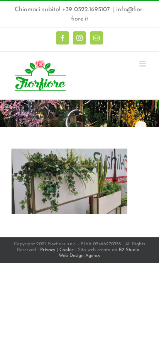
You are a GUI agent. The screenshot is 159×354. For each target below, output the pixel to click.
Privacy (47, 250)
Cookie (66, 250)
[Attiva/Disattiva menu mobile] (143, 64)
